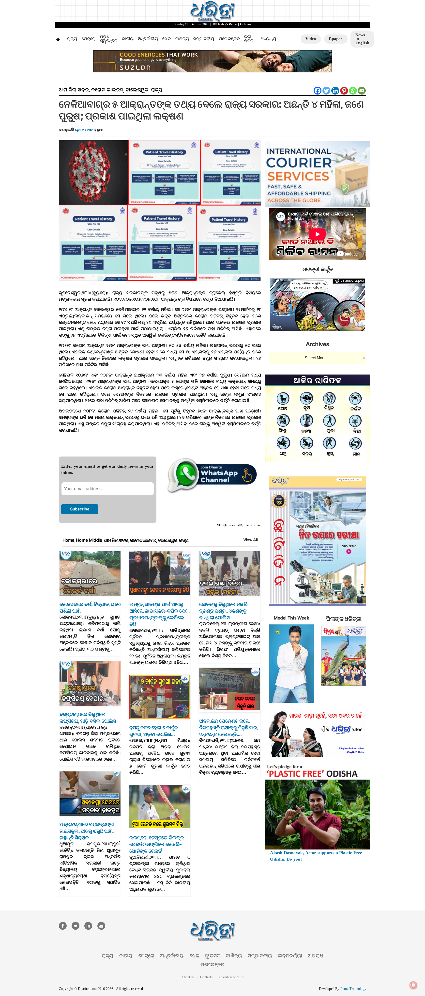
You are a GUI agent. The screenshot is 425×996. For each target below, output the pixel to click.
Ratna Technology (353, 989)
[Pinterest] (344, 91)
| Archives (244, 24)
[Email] (362, 91)
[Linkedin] (335, 91)
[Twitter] (326, 91)
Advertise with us (230, 977)
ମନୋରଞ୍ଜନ (229, 39)
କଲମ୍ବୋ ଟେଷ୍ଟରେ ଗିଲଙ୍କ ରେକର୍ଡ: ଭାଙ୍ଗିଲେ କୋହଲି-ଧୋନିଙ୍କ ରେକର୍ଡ (156, 844)
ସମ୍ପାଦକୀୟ (203, 39)
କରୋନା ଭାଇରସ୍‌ (107, 89)
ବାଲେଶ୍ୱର (137, 89)
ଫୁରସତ (212, 955)
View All (250, 540)
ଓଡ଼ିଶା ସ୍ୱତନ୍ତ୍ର (109, 39)
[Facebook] (317, 91)
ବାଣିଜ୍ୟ (182, 39)
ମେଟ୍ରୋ (89, 39)
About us (187, 977)
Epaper (335, 38)
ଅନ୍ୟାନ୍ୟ (268, 39)
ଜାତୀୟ (128, 39)
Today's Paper (227, 24)
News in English (362, 39)
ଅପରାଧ (315, 955)
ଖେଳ (166, 39)
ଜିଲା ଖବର (249, 39)
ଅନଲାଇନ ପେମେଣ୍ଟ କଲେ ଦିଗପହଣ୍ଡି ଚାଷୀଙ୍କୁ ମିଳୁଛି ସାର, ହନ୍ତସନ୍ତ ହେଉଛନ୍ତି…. (228, 727)
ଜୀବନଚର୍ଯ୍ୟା (290, 955)
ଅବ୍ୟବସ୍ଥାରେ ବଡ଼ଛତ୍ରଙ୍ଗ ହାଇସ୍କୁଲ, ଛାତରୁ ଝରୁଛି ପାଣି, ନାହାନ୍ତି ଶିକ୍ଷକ (87, 831)
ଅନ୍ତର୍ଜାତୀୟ (148, 39)
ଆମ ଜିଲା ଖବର (74, 89)
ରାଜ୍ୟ (72, 39)
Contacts (206, 977)
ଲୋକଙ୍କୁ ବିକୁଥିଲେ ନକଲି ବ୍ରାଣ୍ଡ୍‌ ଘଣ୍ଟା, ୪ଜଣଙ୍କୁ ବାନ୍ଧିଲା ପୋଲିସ (223, 610)
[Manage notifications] (413, 985)
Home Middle (89, 540)
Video (310, 38)
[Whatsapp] (353, 91)
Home (68, 540)
